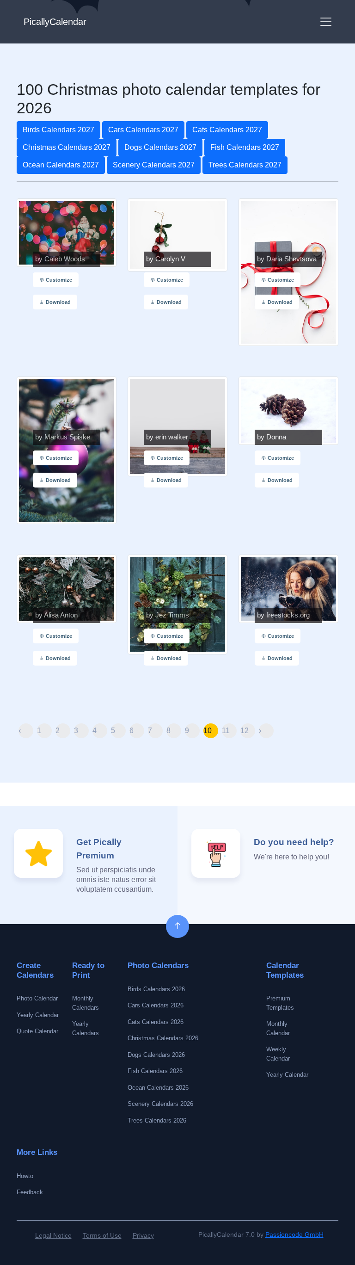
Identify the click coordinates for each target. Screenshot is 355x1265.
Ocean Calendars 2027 (61, 165)
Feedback (30, 1192)
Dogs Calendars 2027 (160, 147)
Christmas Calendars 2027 (66, 147)
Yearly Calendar (38, 1015)
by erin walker (167, 437)
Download (57, 302)
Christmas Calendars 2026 (163, 1038)
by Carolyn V (165, 259)
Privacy (143, 1235)
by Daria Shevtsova (287, 259)
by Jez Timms (167, 615)
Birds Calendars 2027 (58, 130)
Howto (25, 1175)
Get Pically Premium (99, 848)
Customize (58, 280)
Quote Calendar (37, 1031)
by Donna (271, 437)
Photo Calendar (37, 998)
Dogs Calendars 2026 (156, 1054)
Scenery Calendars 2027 (154, 165)
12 (244, 730)
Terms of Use (102, 1235)
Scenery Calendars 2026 (160, 1103)
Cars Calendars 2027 (143, 130)
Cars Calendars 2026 (156, 1005)
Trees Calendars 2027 (245, 165)
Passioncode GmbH (294, 1234)
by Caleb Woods (60, 259)
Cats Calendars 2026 (156, 1021)
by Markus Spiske (62, 437)
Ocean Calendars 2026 (158, 1087)
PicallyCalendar (55, 22)
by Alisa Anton (56, 615)
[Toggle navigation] (325, 22)
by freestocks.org (283, 615)
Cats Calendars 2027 (227, 130)
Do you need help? (294, 842)
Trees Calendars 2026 (157, 1120)
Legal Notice (53, 1235)
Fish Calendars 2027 (244, 147)
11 (226, 730)
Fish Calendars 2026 (155, 1071)
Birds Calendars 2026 (156, 989)
